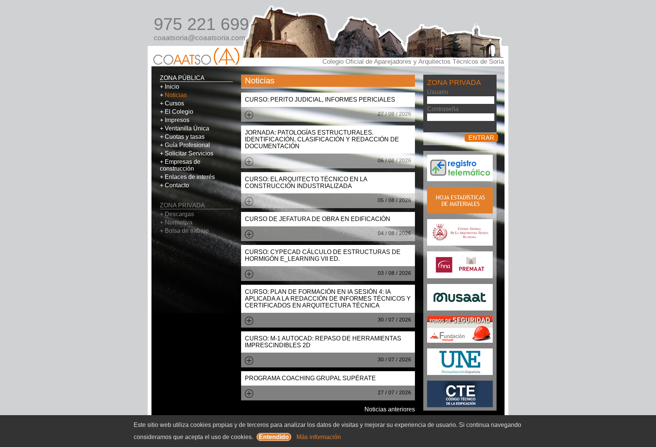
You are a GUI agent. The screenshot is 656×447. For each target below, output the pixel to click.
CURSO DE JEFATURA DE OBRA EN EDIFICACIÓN (317, 219)
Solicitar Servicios (189, 153)
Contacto (177, 185)
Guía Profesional (187, 145)
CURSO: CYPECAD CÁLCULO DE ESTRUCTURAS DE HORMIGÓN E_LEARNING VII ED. (323, 255)
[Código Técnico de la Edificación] (460, 405)
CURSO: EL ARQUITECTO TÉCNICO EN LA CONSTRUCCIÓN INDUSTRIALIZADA (306, 182)
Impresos (177, 120)
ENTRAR (481, 138)
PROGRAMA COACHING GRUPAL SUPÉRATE (310, 378)
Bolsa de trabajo (187, 230)
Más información (318, 437)
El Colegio (179, 111)
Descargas (179, 214)
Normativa (178, 222)
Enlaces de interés (190, 177)
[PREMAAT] (460, 276)
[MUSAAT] (460, 308)
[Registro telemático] (460, 179)
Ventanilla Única (187, 128)
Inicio (172, 86)
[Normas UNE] (460, 373)
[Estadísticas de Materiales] (460, 211)
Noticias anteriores (389, 409)
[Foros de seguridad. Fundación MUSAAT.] (460, 340)
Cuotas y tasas (185, 136)
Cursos (174, 103)
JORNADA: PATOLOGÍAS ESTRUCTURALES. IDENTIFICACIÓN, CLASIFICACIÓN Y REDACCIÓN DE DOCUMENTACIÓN (322, 139)
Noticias (176, 95)
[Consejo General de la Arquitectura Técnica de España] (460, 243)
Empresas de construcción (180, 165)
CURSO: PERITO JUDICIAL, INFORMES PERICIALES (320, 99)
